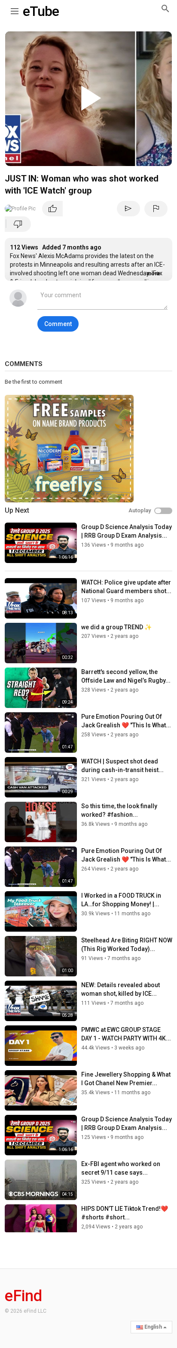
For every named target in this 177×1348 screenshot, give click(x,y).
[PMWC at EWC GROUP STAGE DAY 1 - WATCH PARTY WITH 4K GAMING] (41, 1045)
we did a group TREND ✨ (116, 627)
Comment (58, 323)
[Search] (165, 8)
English (153, 1327)
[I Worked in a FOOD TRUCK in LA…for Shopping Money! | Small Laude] (41, 911)
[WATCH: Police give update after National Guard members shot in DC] (41, 598)
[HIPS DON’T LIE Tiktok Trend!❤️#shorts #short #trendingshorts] (41, 1224)
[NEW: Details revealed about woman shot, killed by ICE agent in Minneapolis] (41, 1001)
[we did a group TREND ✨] (41, 643)
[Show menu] (14, 9)
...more (150, 274)
